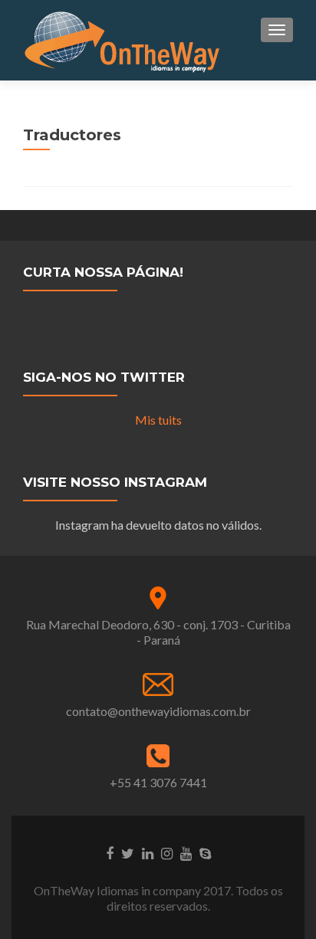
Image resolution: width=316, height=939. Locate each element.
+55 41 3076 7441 (158, 782)
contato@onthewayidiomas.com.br (158, 711)
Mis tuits (158, 419)
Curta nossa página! (103, 272)
